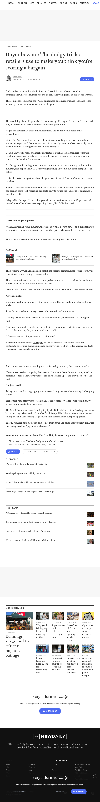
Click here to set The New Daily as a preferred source (36, 441)
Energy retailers (14, 423)
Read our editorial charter (68, 747)
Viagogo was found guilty (77, 401)
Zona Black (17, 77)
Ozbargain (38, 343)
